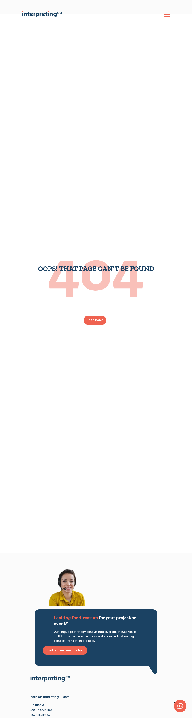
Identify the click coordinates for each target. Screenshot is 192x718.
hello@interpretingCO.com (49, 697)
